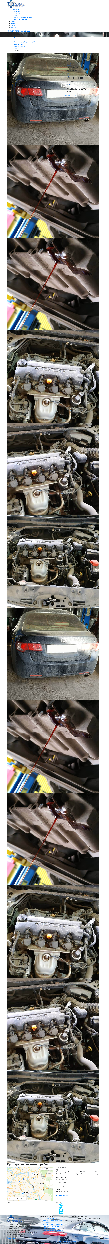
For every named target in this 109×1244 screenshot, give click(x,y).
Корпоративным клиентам (23, 17)
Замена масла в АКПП (21, 46)
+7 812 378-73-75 (13, 31)
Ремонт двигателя (49, 1228)
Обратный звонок (25, 31)
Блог (15, 15)
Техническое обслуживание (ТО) (25, 42)
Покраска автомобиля (50, 1218)
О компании (15, 9)
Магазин (13, 21)
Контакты (14, 27)
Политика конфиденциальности (66, 1241)
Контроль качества (20, 19)
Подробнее (11, 1238)
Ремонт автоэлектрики (51, 1226)
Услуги (13, 23)
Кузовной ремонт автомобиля (53, 1224)
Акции (13, 25)
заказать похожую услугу (72, 95)
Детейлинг (46, 1222)
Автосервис (18, 38)
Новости (17, 13)
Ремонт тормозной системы (52, 1220)
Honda (16, 48)
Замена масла (19, 44)
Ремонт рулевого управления (53, 1230)
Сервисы (17, 11)
